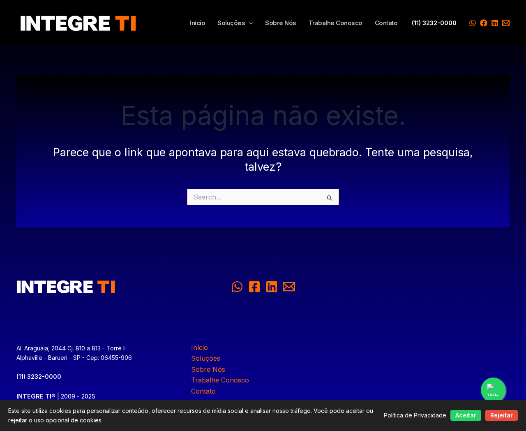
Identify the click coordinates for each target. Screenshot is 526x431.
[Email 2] (289, 286)
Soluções (231, 23)
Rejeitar (501, 415)
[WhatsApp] (472, 23)
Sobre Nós (280, 23)
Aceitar (465, 415)
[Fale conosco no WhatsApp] (493, 390)
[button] (249, 23)
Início (197, 23)
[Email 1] (506, 23)
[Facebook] (483, 23)
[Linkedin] (494, 23)
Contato (386, 23)
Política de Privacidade (415, 415)
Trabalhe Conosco (335, 23)
